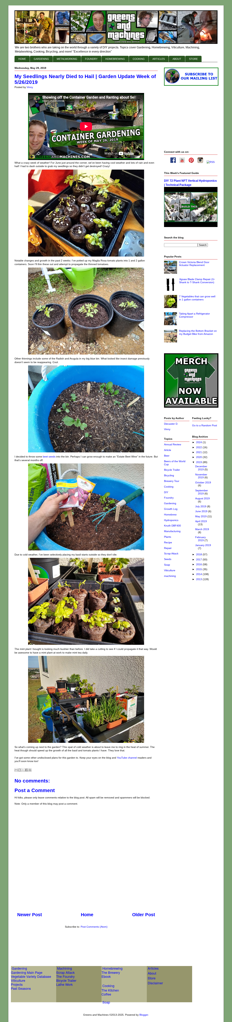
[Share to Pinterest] (30, 770)
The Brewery (111, 972)
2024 (199, 442)
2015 (199, 569)
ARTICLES (158, 58)
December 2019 (201, 468)
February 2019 (200, 539)
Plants (167, 536)
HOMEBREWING (115, 58)
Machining (64, 968)
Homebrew (170, 514)
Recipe (168, 542)
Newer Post (29, 914)
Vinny (167, 429)
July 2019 (201, 506)
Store (152, 978)
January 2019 (203, 545)
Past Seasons (21, 988)
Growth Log (170, 508)
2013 (199, 579)
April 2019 (201, 521)
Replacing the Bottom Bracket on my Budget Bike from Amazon (198, 332)
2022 (199, 447)
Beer (166, 455)
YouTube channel (127, 757)
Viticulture (169, 570)
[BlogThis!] (19, 770)
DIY (166, 492)
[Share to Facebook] (26, 770)
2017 (199, 559)
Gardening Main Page (26, 972)
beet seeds (49, 456)
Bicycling (169, 475)
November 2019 (201, 476)
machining (170, 576)
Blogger (143, 1014)
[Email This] (16, 770)
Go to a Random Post (204, 425)
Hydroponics (171, 520)
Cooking (168, 486)
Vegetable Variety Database (31, 976)
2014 (199, 574)
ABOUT (177, 58)
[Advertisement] (80, 943)
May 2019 (201, 516)
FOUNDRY (91, 58)
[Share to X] (23, 770)
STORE (193, 58)
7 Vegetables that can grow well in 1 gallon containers (197, 298)
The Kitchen (110, 990)
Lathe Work (64, 984)
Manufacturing (172, 531)
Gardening (170, 503)
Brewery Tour (171, 481)
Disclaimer (155, 983)
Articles (153, 968)
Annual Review (172, 444)
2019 (199, 462)
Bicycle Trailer (172, 469)
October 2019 (203, 482)
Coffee (106, 994)
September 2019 (201, 492)
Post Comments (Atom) (94, 926)
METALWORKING (67, 58)
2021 (199, 452)
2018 (199, 554)
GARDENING (41, 58)
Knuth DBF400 (172, 525)
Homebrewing (112, 968)
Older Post (143, 914)
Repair (168, 548)
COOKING (139, 58)
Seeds (167, 559)
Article (167, 450)
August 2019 (202, 498)
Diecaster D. (171, 423)
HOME (22, 58)
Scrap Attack (171, 553)
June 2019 (201, 511)
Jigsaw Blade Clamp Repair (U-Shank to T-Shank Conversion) (197, 281)
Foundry (169, 497)
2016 (199, 564)
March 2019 (202, 529)
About (152, 973)
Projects (17, 984)
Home (87, 914)
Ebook (106, 976)
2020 (199, 457)
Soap (167, 564)
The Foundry (65, 976)
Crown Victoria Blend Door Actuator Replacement (194, 264)
